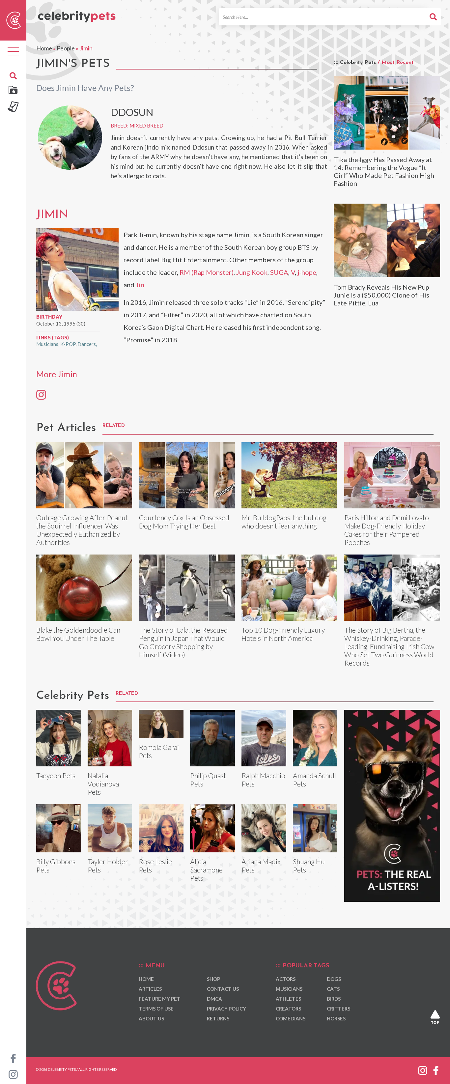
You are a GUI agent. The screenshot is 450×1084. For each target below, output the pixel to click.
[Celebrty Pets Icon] (13, 19)
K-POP (67, 344)
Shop (213, 979)
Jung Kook (251, 272)
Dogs (334, 979)
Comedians (290, 1018)
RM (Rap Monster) (207, 272)
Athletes (288, 999)
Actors (285, 979)
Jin (140, 285)
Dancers (86, 344)
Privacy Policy (226, 1009)
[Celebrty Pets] (77, 13)
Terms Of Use (156, 1009)
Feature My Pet (160, 999)
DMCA (214, 999)
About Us (151, 1018)
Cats (333, 989)
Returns (218, 1018)
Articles (150, 989)
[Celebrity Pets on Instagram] (13, 1073)
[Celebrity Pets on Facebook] (13, 1057)
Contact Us (223, 989)
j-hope (306, 272)
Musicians (47, 344)
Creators (288, 1009)
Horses (336, 1018)
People (66, 48)
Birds (334, 999)
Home (44, 48)
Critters (338, 1009)
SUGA (279, 272)
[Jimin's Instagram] (41, 394)
